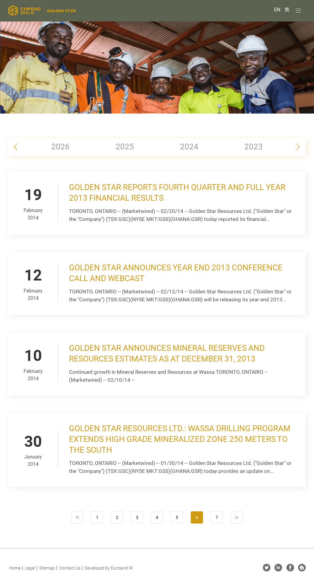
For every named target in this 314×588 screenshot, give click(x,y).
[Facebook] (290, 570)
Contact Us (69, 568)
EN (277, 10)
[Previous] (77, 517)
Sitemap (47, 568)
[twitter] (266, 570)
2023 (253, 146)
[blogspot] (302, 570)
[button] (298, 147)
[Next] (237, 517)
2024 (189, 146)
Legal (30, 568)
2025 (125, 146)
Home (15, 568)
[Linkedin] (278, 570)
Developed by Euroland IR (109, 568)
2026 (60, 146)
